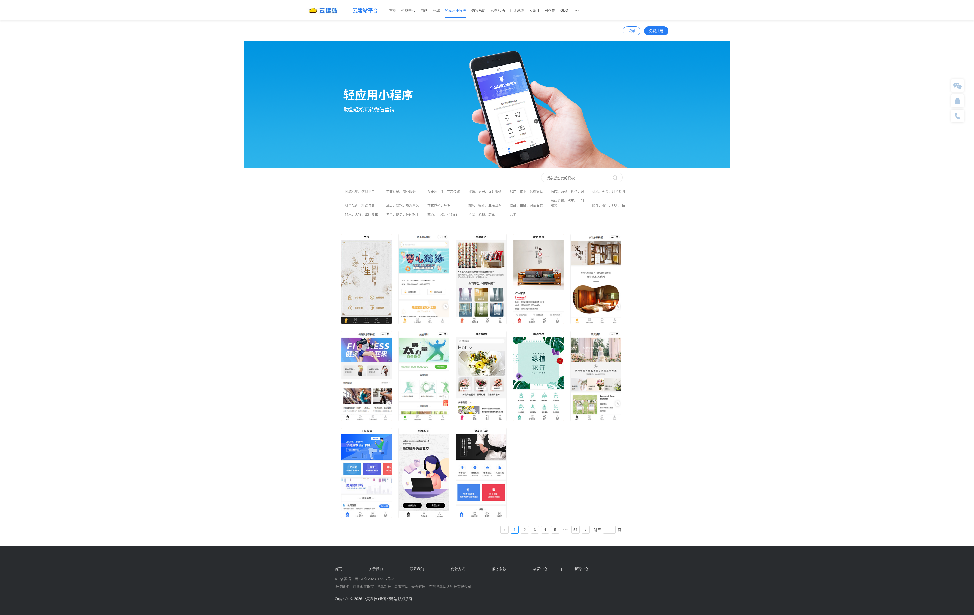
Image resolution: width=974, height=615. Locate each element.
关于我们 (382, 569)
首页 (392, 10)
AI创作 (550, 10)
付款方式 (465, 569)
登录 (631, 31)
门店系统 (517, 10)
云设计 (534, 10)
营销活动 (498, 10)
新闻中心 (574, 569)
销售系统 (478, 10)
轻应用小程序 (455, 10)
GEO (564, 10)
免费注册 (656, 31)
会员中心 (540, 569)
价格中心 (408, 10)
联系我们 (424, 569)
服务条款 (506, 569)
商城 (436, 10)
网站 (424, 10)
